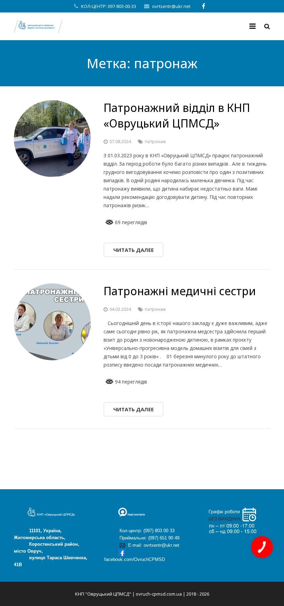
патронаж (155, 141)
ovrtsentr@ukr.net (171, 6)
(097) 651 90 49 (163, 538)
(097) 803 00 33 (159, 530)
